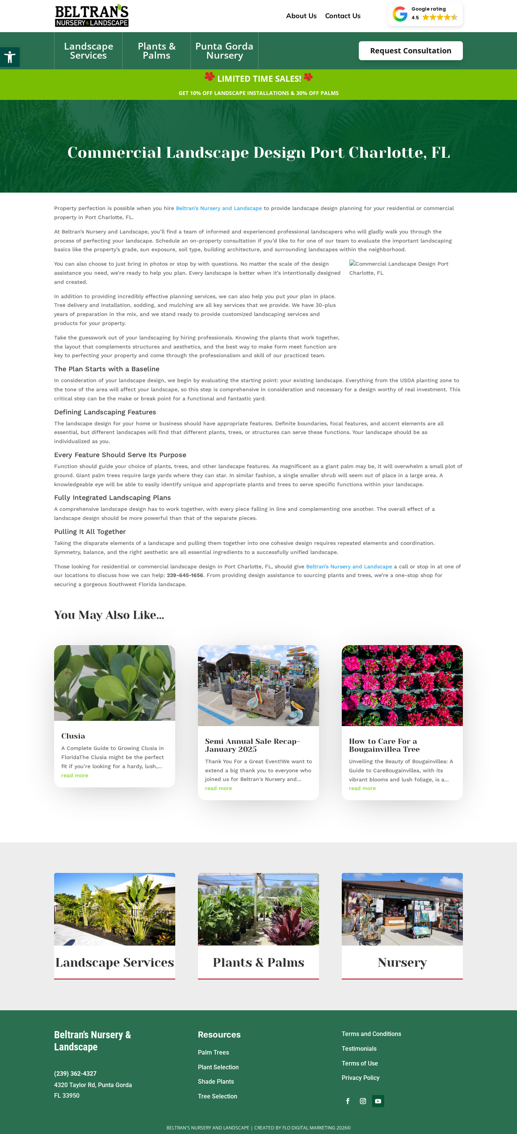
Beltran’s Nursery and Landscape (219, 208)
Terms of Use (360, 1063)
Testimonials (359, 1048)
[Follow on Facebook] (348, 1101)
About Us (301, 15)
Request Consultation (411, 50)
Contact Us (343, 15)
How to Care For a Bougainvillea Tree (384, 745)
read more (74, 775)
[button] (10, 57)
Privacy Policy (361, 1077)
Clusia (73, 736)
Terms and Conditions (371, 1034)
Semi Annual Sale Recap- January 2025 (252, 745)
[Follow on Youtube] (378, 1101)
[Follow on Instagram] (363, 1101)
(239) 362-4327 (75, 1073)
